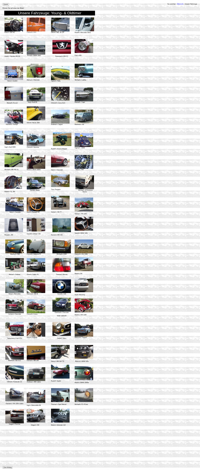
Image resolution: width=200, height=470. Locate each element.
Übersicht (180, 4)
